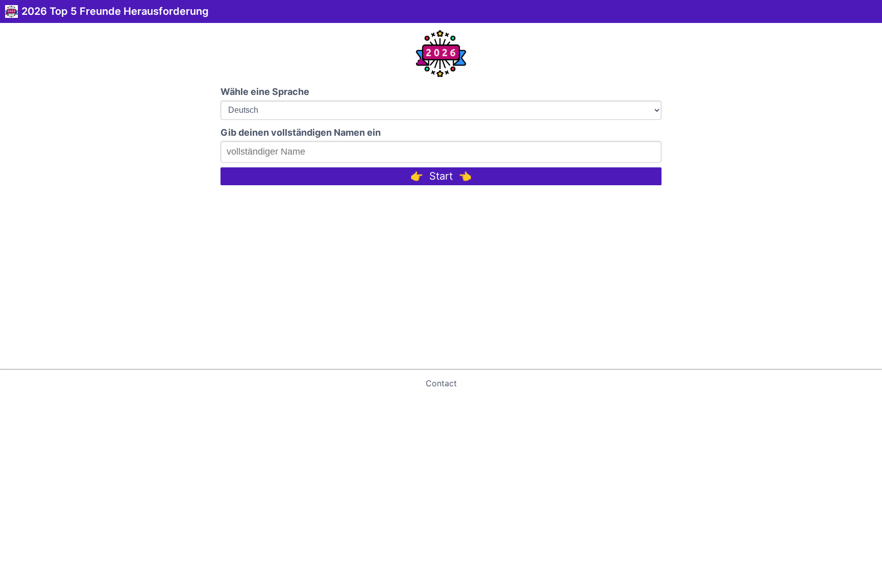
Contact (441, 383)
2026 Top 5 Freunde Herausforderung (115, 11)
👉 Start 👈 (441, 176)
